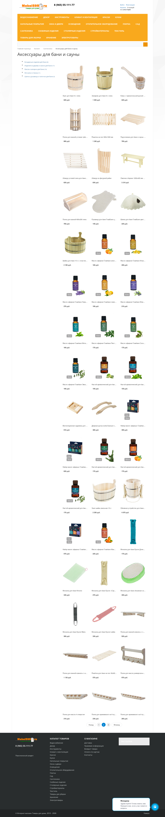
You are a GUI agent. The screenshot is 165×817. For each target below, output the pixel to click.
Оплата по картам (91, 752)
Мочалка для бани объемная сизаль (134, 590)
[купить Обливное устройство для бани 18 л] (133, 490)
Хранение (54, 797)
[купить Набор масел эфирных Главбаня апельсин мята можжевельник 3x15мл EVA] (75, 531)
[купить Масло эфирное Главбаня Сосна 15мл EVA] (133, 325)
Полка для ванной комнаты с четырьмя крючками (139, 632)
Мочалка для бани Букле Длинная (133, 549)
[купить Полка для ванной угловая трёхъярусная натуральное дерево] (75, 119)
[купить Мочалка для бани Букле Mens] (75, 614)
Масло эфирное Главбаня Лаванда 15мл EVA (79, 302)
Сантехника (55, 779)
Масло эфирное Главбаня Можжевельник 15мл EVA (140, 302)
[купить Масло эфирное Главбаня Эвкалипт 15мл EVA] (75, 366)
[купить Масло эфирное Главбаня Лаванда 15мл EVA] (75, 284)
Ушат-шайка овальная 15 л (101, 508)
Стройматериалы (57, 788)
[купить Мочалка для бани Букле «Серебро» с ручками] (104, 573)
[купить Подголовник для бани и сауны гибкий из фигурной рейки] (133, 119)
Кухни (52, 758)
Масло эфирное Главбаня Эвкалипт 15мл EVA (80, 384)
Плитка (53, 773)
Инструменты (55, 749)
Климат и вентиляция (59, 752)
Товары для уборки (58, 794)
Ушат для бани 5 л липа (71, 96)
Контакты (88, 755)
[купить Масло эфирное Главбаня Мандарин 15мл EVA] (104, 531)
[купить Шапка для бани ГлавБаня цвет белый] (133, 201)
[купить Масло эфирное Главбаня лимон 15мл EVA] (104, 284)
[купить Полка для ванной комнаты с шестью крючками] (75, 655)
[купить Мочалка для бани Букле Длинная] (133, 531)
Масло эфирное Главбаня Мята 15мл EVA (78, 343)
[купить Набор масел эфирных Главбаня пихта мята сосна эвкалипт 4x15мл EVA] (75, 449)
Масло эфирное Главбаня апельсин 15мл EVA (109, 261)
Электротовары (56, 800)
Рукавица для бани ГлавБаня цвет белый (107, 219)
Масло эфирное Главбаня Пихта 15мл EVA (107, 343)
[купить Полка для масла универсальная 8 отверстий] (133, 655)
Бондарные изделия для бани (36, 62)
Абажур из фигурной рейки (101, 178)
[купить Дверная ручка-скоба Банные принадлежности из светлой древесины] (104, 408)
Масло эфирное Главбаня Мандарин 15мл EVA (109, 549)
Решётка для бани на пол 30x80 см (104, 673)
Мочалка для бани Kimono (72, 590)
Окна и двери (55, 764)
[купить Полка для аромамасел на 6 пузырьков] (104, 696)
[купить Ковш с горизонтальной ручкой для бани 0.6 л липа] (133, 78)
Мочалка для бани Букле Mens (74, 632)
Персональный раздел (24, 755)
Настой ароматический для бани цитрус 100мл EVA (139, 467)
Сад (51, 776)
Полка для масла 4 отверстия (74, 714)
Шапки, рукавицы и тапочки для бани (40, 76)
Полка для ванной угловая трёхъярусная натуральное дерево (85, 137)
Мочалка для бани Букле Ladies (103, 632)
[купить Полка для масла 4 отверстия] (75, 696)
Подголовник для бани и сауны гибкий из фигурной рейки (142, 137)
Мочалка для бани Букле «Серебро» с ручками (109, 590)
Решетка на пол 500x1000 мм (102, 137)
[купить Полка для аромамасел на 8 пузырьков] (133, 696)
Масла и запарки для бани (36, 69)
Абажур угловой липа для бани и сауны (77, 178)
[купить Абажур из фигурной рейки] (104, 160)
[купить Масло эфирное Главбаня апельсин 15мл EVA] (104, 243)
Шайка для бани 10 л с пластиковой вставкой (79, 261)
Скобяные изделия (57, 782)
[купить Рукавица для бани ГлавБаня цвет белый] (104, 201)
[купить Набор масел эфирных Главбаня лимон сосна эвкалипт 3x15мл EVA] (133, 408)
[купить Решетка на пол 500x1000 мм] (104, 119)
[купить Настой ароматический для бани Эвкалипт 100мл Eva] (75, 490)
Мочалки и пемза (32, 73)
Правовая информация (94, 746)
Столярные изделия (58, 785)
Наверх (146, 813)
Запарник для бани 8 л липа (102, 96)
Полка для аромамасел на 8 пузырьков (135, 714)
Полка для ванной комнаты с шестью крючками (80, 673)
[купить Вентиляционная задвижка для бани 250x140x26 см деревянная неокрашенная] (75, 408)
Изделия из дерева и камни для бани (39, 66)
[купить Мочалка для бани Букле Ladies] (104, 614)
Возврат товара (90, 749)
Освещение (55, 767)
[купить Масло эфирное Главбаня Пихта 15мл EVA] (104, 325)
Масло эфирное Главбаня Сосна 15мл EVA (136, 343)
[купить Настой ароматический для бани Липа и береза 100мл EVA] (104, 366)
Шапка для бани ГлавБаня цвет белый (135, 219)
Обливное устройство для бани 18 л (134, 508)
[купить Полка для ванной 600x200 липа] (75, 201)
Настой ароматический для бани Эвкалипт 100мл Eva (82, 508)
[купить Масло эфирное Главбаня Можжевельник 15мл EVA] (133, 284)
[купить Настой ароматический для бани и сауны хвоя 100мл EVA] (104, 449)
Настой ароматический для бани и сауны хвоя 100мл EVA (113, 467)
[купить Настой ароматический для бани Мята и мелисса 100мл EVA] (133, 366)
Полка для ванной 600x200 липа (74, 219)
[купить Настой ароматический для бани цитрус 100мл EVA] (133, 449)
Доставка (88, 743)
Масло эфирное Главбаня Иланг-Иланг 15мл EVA (139, 261)
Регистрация (130, 5)
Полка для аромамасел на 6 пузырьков (106, 714)
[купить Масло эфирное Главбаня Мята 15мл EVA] (75, 325)
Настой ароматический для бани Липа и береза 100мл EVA (113, 384)
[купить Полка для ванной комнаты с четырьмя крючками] (133, 614)
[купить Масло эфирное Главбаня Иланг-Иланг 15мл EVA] (133, 243)
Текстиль (53, 791)
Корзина (123, 7)
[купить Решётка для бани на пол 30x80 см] (104, 655)
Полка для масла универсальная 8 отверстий (137, 673)
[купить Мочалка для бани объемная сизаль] (133, 573)
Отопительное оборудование (62, 770)
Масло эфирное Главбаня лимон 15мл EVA (108, 302)
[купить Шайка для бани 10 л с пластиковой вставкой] (75, 243)
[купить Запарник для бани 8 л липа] (104, 78)
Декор (52, 746)
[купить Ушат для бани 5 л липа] (75, 78)
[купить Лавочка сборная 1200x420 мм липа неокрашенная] (133, 160)
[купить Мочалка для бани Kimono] (75, 573)
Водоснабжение (56, 743)
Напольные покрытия (59, 761)
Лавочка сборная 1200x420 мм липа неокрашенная (139, 178)
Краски (53, 755)
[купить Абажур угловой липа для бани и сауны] (75, 160)
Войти (122, 5)
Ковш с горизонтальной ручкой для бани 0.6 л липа (139, 96)
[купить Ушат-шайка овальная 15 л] (104, 490)
